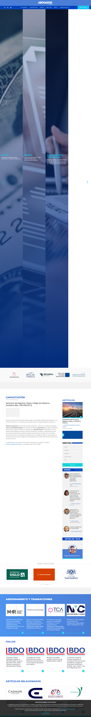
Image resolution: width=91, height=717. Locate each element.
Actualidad (24, 7)
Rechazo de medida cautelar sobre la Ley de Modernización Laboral (54, 659)
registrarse (83, 7)
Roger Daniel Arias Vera (72, 556)
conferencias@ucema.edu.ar (14, 444)
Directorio (49, 7)
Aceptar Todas (45, 713)
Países (55, 7)
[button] (4, 7)
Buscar (72, 465)
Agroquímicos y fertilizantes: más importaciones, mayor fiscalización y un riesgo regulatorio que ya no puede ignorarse (75, 514)
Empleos (42, 7)
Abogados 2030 (34, 7)
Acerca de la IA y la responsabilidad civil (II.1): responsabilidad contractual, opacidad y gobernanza (75, 477)
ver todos (77, 469)
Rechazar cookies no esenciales (67, 709)
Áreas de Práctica (64, 7)
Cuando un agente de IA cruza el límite (75, 527)
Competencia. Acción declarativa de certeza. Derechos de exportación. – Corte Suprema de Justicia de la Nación (35, 661)
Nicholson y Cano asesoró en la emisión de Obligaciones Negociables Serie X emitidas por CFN (75, 622)
